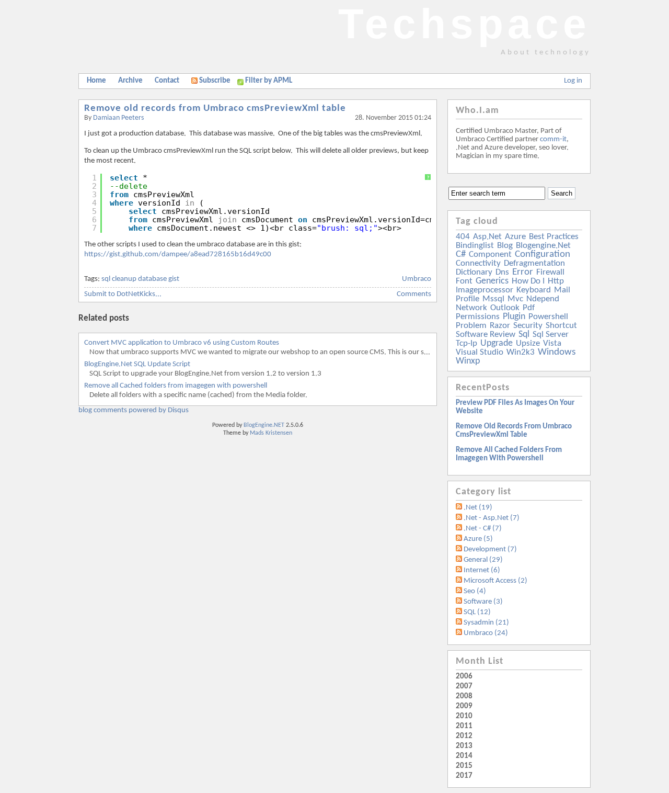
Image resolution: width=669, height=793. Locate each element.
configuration (542, 254)
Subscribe (214, 81)
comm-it (553, 139)
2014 (464, 756)
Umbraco (416, 279)
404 (463, 236)
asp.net (487, 236)
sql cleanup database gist (140, 279)
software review (485, 334)
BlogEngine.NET (264, 425)
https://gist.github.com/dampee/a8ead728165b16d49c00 (177, 254)
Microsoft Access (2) (495, 581)
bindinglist (475, 245)
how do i (528, 281)
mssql (493, 298)
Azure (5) (478, 539)
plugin (514, 317)
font (464, 281)
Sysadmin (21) (486, 623)
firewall (550, 272)
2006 (464, 677)
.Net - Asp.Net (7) (492, 518)
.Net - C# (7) (483, 529)
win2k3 (520, 352)
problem (471, 325)
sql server (551, 334)
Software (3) (483, 602)
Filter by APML (268, 81)
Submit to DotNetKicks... (123, 294)
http (556, 281)
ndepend (542, 298)
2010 (464, 716)
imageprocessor (484, 290)
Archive (130, 81)
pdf (529, 307)
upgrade (496, 343)
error (522, 272)
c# (461, 254)
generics (492, 281)
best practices (554, 236)
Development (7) (490, 549)
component (490, 254)
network (471, 307)
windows (556, 352)
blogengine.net (543, 245)
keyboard (533, 290)
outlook (505, 307)
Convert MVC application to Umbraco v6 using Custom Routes (181, 343)
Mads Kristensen (271, 433)
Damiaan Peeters (118, 118)
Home (96, 81)
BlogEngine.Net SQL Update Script (137, 364)
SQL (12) (477, 612)
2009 (464, 706)
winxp (468, 361)
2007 (464, 686)
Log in (573, 81)
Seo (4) (475, 591)
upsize (528, 343)
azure (515, 236)
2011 (464, 726)
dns (502, 272)
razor (500, 325)
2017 (464, 776)
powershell (548, 316)
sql (523, 334)
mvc (515, 298)
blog (505, 245)
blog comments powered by (133, 410)
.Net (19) (478, 508)
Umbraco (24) (486, 633)
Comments (414, 294)
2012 (464, 736)
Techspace (464, 24)
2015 (464, 766)
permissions (478, 316)
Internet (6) (482, 570)
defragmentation (534, 263)
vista (552, 343)
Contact (167, 81)
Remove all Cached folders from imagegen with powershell (175, 386)
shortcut (561, 325)
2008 (464, 696)
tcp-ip (466, 343)
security (528, 325)
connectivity (478, 263)
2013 (464, 746)
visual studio (479, 352)
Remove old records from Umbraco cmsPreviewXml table (215, 109)
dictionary (474, 272)
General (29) (483, 560)
